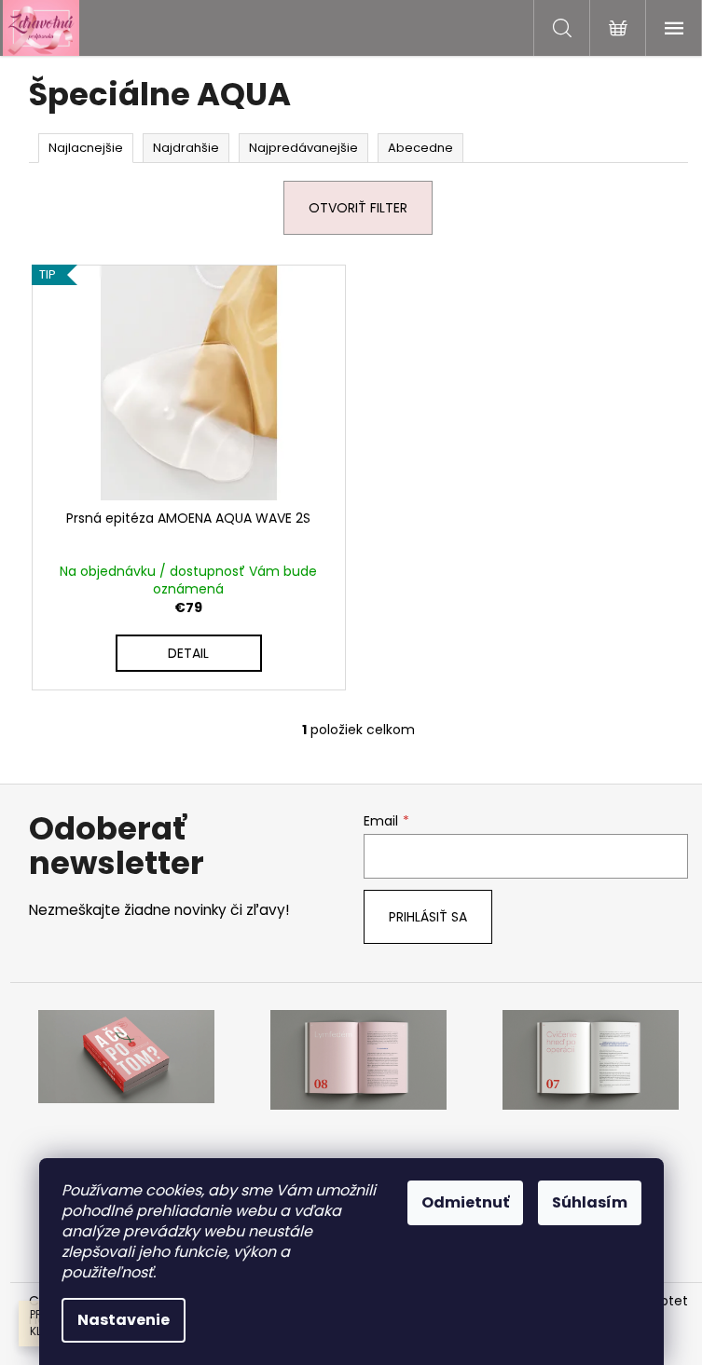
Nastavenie (123, 1320)
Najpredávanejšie (303, 148)
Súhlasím (589, 1202)
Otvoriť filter (358, 207)
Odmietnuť (465, 1202)
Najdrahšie (186, 148)
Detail (188, 653)
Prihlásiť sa (428, 917)
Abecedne (420, 148)
